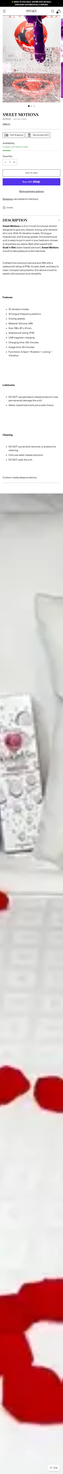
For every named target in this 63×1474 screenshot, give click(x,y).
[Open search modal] (53, 11)
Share (9, 208)
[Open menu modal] (4, 11)
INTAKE (7, 119)
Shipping (8, 198)
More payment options (31, 191)
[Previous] (4, 3)
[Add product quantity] (5, 162)
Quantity (7, 156)
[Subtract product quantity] (14, 162)
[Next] (58, 3)
